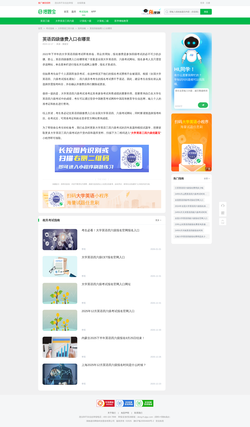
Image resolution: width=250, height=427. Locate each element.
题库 (73, 11)
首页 (66, 11)
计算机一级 (85, 21)
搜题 (206, 12)
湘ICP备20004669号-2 (143, 421)
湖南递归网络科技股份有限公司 (100, 421)
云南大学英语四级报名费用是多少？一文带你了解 (192, 236)
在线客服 (81, 3)
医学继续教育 (121, 21)
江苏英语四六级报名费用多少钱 (189, 188)
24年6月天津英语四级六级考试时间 (191, 212)
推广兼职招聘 (44, 3)
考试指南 (83, 11)
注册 (208, 3)
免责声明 (125, 413)
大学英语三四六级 (64, 21)
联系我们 (138, 413)
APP (93, 11)
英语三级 (45, 21)
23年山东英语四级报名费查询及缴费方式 (192, 224)
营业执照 (160, 421)
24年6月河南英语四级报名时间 (189, 230)
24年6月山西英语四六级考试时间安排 (192, 194)
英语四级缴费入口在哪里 (101, 28)
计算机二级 (103, 21)
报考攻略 (82, 28)
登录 (202, 3)
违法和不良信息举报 (64, 3)
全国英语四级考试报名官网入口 (189, 200)
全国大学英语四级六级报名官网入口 (191, 218)
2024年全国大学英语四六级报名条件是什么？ (192, 206)
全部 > (207, 178)
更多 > (158, 220)
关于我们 (112, 413)
